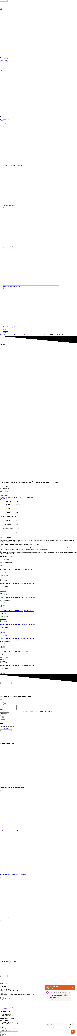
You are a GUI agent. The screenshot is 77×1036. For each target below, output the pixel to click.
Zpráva (2, 709)
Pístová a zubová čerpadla (30, 334)
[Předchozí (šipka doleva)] (0, 1035)
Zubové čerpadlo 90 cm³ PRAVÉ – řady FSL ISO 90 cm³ (17, 624)
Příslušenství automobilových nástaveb (12, 286)
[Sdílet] (3, 1034)
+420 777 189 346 (4, 728)
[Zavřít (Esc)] (5, 1034)
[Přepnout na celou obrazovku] (2, 1034)
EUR (1, 9)
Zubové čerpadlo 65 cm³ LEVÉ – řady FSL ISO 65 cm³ (17, 611)
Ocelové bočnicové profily (9, 327)
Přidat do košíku (4, 495)
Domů (1, 334)
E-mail (1, 704)
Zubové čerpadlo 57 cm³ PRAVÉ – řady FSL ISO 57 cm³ (17, 570)
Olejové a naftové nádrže (9, 205)
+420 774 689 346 (6, 998)
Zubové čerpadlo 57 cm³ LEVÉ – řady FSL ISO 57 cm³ (17, 583)
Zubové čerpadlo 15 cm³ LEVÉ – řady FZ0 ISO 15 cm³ (17, 665)
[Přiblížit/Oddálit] (0, 1034)
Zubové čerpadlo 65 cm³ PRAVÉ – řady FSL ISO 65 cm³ (17, 597)
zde (40, 544)
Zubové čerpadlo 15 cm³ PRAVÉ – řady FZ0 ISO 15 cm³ (17, 652)
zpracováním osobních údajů (46, 711)
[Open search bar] (1, 56)
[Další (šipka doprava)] (2, 1035)
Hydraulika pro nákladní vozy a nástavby (13, 165)
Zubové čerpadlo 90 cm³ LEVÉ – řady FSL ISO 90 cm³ (17, 638)
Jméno (1, 701)
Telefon (2, 702)
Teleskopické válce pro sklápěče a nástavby (13, 246)
